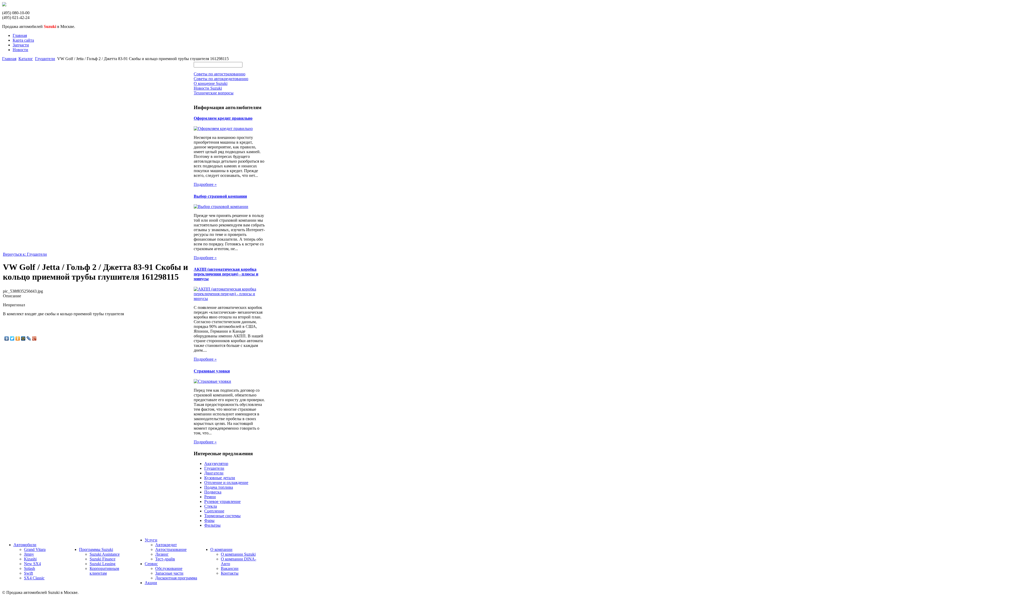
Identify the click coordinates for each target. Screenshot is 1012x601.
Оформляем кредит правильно (223, 118)
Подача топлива (218, 487)
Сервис (151, 563)
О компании (221, 549)
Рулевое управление (222, 501)
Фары (209, 520)
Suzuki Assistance (105, 554)
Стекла (210, 506)
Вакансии (230, 568)
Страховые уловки (212, 371)
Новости (20, 49)
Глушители (45, 58)
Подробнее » (205, 184)
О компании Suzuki (238, 554)
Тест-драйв (165, 559)
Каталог (25, 58)
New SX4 (32, 563)
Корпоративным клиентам (104, 570)
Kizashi (30, 559)
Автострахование (171, 549)
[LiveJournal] (29, 338)
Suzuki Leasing (102, 563)
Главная (20, 35)
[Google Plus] (34, 338)
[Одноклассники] (18, 338)
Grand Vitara (35, 549)
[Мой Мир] (23, 338)
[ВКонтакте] (6, 338)
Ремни (210, 497)
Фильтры (212, 525)
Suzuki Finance (102, 559)
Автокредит (166, 544)
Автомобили (24, 544)
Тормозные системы (222, 515)
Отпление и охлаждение (226, 482)
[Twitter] (12, 338)
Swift (28, 573)
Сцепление (214, 511)
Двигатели (213, 473)
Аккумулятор (216, 463)
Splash (29, 568)
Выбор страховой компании (220, 196)
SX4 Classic (34, 578)
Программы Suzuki (96, 549)
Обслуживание (168, 568)
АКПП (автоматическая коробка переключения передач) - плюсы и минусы (226, 274)
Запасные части (169, 573)
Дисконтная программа (176, 578)
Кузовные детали (219, 478)
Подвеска (212, 492)
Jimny (29, 554)
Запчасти (21, 45)
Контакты (230, 573)
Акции (151, 582)
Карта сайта (23, 40)
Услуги (151, 540)
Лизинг (162, 554)
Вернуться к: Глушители (25, 254)
